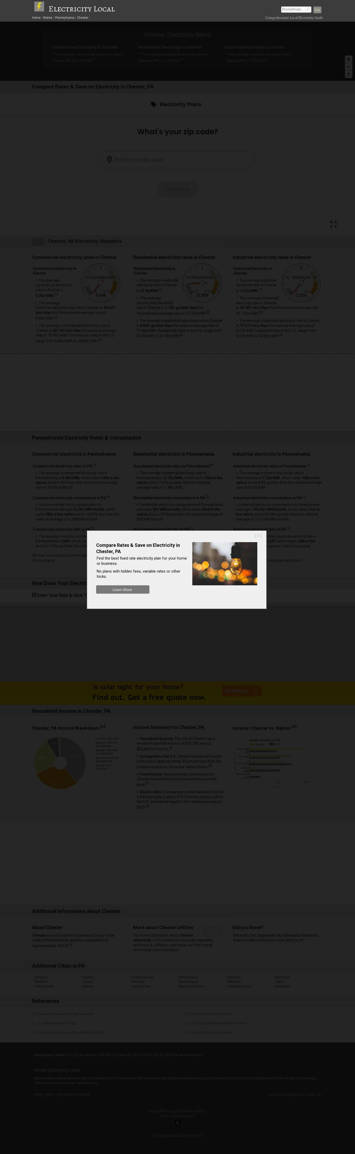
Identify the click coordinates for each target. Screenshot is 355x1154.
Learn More (122, 589)
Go (317, 10)
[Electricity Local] (41, 8)
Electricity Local (81, 8)
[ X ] (258, 536)
